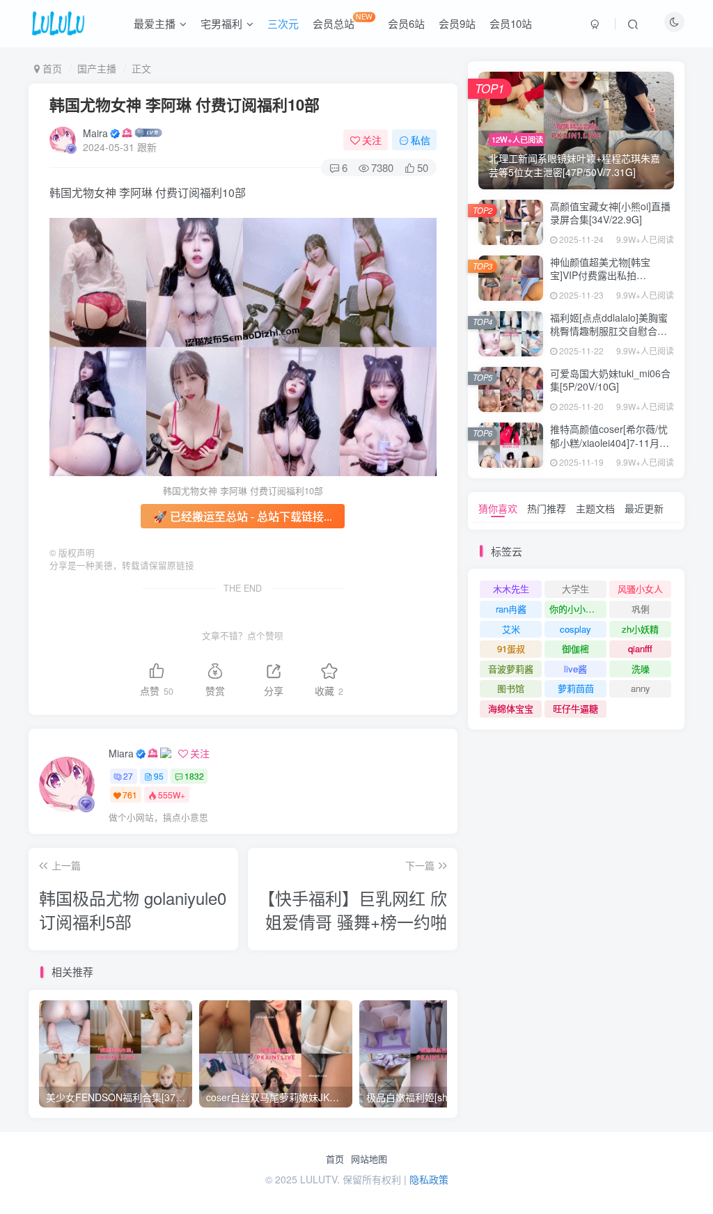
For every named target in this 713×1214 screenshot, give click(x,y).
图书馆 (510, 688)
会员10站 (510, 23)
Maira (95, 133)
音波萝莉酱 (510, 668)
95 (159, 776)
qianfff (640, 648)
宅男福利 (221, 23)
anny (640, 688)
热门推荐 (546, 508)
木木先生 (511, 588)
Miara (121, 753)
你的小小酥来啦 (577, 608)
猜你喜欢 (497, 508)
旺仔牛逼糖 (575, 708)
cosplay (575, 629)
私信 (420, 140)
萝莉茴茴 (576, 688)
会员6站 (406, 23)
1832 (194, 776)
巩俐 (641, 608)
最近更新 (644, 508)
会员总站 (343, 21)
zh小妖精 (640, 629)
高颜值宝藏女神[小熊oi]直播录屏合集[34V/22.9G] (610, 213)
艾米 (511, 629)
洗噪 (641, 668)
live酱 (575, 668)
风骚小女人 (640, 588)
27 (128, 776)
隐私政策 (428, 1179)
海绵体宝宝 (510, 708)
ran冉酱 (511, 608)
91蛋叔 (511, 648)
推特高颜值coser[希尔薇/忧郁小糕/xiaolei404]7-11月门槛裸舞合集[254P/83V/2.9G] (611, 442)
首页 (335, 1159)
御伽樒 (575, 648)
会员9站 (457, 23)
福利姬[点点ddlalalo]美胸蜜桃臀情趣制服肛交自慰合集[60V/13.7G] (609, 331)
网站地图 (369, 1159)
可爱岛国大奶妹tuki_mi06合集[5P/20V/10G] (610, 380)
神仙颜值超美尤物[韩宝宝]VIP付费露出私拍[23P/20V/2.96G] (600, 275)
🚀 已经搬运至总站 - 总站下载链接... (242, 516)
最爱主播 (154, 23)
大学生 (575, 588)
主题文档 (595, 508)
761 (130, 795)
